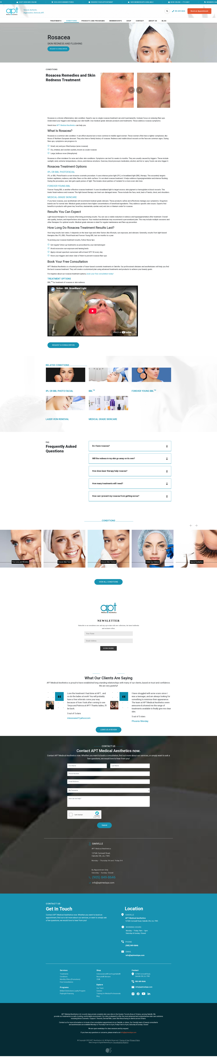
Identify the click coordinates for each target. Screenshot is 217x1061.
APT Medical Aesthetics (66, 125)
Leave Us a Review (108, 729)
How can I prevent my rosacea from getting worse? (115, 496)
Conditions (71, 21)
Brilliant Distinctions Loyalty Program (72, 991)
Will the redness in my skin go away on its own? (113, 458)
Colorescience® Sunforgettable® (108, 974)
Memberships (115, 21)
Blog (164, 21)
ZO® (98, 979)
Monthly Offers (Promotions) (70, 979)
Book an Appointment (199, 11)
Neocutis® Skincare (104, 976)
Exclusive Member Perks (18, 2)
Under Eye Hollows (152, 562)
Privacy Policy (135, 1040)
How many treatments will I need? (107, 483)
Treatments (55, 21)
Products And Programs (93, 21)
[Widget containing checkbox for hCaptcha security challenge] (84, 814)
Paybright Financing (67, 993)
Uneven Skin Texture (108, 562)
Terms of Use (124, 1040)
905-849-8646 (140, 981)
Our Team (100, 988)
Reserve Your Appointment (57, 2)
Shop (128, 21)
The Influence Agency (120, 1042)
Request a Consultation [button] (63, 345)
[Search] (167, 11)
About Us (153, 21)
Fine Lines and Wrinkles (20, 562)
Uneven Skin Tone (64, 562)
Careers (99, 991)
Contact (140, 21)
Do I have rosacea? (101, 446)
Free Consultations (66, 982)
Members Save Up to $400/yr (172, 2)
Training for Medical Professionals (109, 993)
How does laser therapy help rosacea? (109, 471)
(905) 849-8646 (104, 877)
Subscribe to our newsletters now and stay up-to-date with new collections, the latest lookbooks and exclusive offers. (108, 627)
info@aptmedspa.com (103, 882)
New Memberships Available (96, 2)
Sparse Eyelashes (196, 562)
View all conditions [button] (108, 582)
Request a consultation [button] (58, 49)
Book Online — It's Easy (134, 2)
